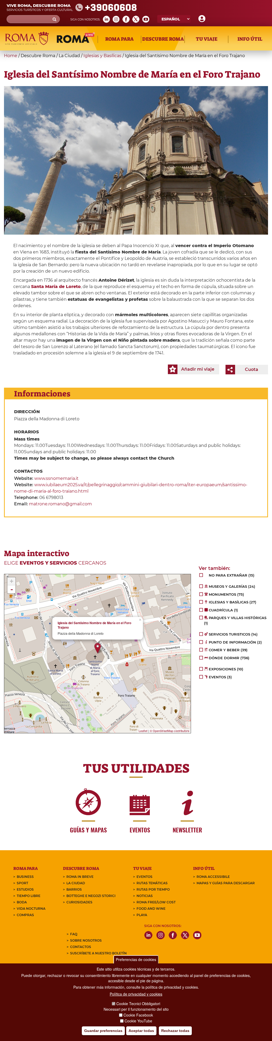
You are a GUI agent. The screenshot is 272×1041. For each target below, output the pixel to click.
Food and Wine (151, 909)
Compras (25, 915)
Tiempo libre (28, 896)
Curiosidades (79, 902)
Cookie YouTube (138, 1020)
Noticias (145, 896)
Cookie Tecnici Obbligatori (138, 1003)
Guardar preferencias (103, 1031)
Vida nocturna (31, 909)
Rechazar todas (175, 1031)
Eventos (144, 877)
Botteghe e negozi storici (91, 896)
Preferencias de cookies (136, 959)
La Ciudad (75, 883)
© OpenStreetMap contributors (169, 731)
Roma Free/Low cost (156, 902)
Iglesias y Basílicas (102, 55)
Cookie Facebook (138, 1015)
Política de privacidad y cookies (136, 994)
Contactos (80, 947)
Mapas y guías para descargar (226, 883)
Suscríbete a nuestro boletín (98, 953)
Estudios (25, 889)
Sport (22, 883)
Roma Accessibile (213, 877)
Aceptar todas (141, 1031)
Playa (142, 915)
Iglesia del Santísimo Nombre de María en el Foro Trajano (94, 625)
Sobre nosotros (86, 940)
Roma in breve (80, 877)
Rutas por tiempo (153, 889)
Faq (73, 934)
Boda (22, 902)
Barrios (74, 889)
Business (25, 877)
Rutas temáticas (152, 883)
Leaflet (143, 731)
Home (10, 55)
